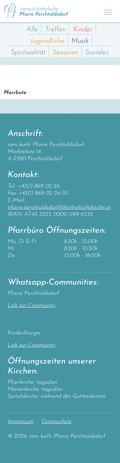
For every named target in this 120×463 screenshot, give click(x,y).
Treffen (55, 29)
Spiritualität (28, 52)
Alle (32, 29)
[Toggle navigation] (108, 11)
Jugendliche (47, 41)
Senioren (65, 52)
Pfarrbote (15, 92)
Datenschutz (56, 422)
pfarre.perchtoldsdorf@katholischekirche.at (59, 207)
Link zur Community (31, 306)
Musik (80, 41)
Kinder (82, 29)
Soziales (96, 52)
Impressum (21, 422)
